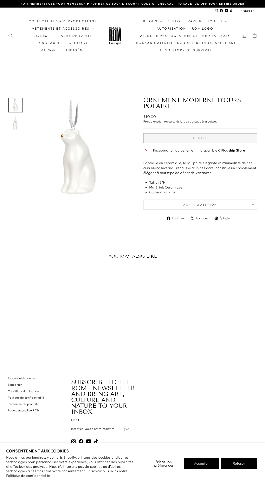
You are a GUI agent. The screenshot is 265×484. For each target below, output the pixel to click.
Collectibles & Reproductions (63, 21)
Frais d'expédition (155, 121)
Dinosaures (50, 43)
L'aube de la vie (75, 36)
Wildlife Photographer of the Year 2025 (185, 36)
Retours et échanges (22, 378)
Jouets (216, 21)
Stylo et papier (185, 21)
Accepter (201, 463)
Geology (78, 43)
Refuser (239, 463)
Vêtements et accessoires (61, 28)
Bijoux (151, 21)
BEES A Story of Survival (185, 50)
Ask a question (200, 204)
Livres (41, 36)
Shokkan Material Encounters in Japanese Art (185, 43)
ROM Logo (202, 28)
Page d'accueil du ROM (24, 410)
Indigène (75, 50)
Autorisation (171, 28)
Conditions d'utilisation (23, 391)
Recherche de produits (23, 404)
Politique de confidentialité (28, 475)
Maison (49, 50)
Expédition (15, 384)
